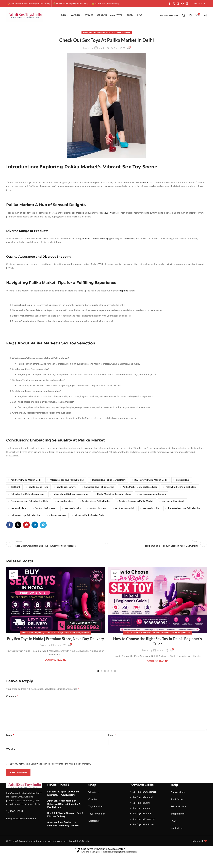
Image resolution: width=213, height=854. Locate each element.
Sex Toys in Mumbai (143, 797)
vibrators (86, 238)
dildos (96, 238)
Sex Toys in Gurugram (144, 819)
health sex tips (113, 32)
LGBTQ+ (59, 633)
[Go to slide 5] (111, 671)
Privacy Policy (178, 806)
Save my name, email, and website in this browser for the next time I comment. (50, 763)
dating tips (49, 633)
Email (112, 734)
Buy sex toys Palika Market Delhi (150, 480)
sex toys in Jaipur (97, 508)
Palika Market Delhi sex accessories (70, 494)
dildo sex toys (182, 480)
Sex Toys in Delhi (141, 802)
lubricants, (129, 238)
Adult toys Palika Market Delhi (26, 480)
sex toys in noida (151, 508)
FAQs (173, 820)
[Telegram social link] (43, 525)
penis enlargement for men (152, 494)
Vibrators (93, 792)
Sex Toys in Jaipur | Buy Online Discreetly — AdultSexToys (63, 793)
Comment (12, 695)
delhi (146, 182)
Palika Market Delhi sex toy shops (114, 494)
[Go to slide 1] (98, 671)
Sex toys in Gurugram (45, 508)
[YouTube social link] (182, 3)
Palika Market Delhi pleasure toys (27, 494)
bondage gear (107, 238)
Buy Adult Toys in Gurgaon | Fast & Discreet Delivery (65, 815)
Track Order (177, 799)
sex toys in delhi (18, 508)
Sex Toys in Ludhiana (143, 824)
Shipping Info (178, 813)
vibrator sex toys (57, 515)
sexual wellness (110, 212)
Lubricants (94, 820)
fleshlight (15, 487)
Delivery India (178, 792)
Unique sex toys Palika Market (26, 515)
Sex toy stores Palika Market (96, 501)
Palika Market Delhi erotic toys (181, 487)
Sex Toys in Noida (142, 813)
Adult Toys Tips (29, 633)
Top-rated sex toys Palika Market (184, 508)
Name (10, 734)
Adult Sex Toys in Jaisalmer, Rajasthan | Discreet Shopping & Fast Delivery (64, 804)
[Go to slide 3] (105, 671)
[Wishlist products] (190, 15)
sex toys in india (73, 508)
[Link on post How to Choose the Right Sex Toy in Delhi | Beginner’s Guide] (157, 600)
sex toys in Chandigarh (173, 501)
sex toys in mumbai (124, 508)
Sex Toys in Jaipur (142, 808)
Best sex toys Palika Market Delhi (109, 480)
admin (102, 48)
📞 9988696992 (14, 811)
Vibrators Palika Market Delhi (89, 515)
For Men (98, 806)
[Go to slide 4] (108, 671)
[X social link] (174, 3)
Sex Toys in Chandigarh (145, 791)
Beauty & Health (97, 32)
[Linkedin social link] (34, 525)
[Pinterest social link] (187, 3)
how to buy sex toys (38, 487)
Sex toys (126, 32)
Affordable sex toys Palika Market (67, 480)
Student (85, 633)
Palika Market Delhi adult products (139, 487)
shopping (123, 290)
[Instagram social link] (178, 3)
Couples (92, 799)
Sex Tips (67, 633)
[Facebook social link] (170, 3)
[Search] (183, 15)
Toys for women (96, 813)
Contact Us (176, 827)
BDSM (85, 32)
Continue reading (55, 660)
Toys (90, 806)
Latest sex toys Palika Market (99, 487)
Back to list (106, 543)
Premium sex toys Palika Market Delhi (29, 501)
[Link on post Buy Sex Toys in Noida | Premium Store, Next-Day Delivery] (55, 600)
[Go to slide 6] (115, 671)
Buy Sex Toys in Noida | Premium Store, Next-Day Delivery (55, 638)
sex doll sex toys (65, 501)
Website (10, 749)
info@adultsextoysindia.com (21, 818)
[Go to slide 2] (101, 671)
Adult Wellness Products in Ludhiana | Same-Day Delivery (62, 824)
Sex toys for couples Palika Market (136, 501)
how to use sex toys (66, 487)
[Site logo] (24, 15)
